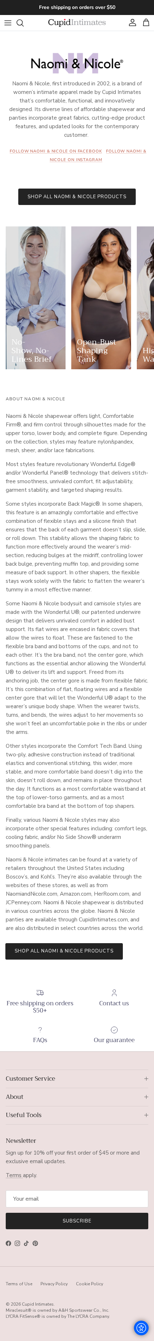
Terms (14, 1175)
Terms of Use (19, 1284)
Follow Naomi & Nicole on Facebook (56, 151)
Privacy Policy (54, 1284)
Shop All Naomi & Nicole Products (77, 197)
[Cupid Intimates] (77, 22)
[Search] (24, 23)
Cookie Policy (89, 1284)
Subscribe (77, 1221)
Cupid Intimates (38, 1304)
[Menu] (8, 23)
